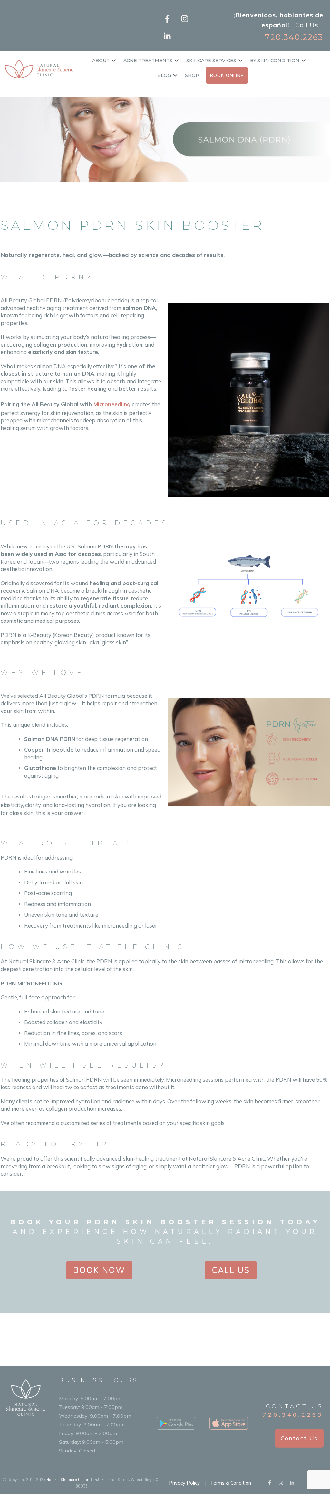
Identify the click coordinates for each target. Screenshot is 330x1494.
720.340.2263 (293, 1414)
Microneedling (112, 404)
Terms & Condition (230, 1483)
